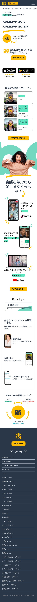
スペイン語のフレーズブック (11, 561)
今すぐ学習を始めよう (18, 138)
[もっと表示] (33, 3)
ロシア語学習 (6, 9)
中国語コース (6, 541)
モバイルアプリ (7, 469)
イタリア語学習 (7, 489)
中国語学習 (5, 509)
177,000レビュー (9, 76)
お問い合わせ (6, 461)
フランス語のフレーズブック (11, 569)
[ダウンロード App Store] (9, 70)
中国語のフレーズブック (10, 577)
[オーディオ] (7, 38)
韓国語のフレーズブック (10, 589)
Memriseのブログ (8, 481)
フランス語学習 (7, 501)
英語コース (5, 549)
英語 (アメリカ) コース (9, 545)
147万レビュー (26, 76)
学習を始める (13, 3)
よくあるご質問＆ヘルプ (10, 465)
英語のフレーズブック (9, 585)
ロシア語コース (16, 9)
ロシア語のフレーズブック (10, 573)
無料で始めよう (18, 58)
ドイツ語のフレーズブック (10, 565)
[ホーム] (6, 51)
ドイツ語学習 (6, 497)
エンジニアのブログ (8, 485)
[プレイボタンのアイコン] (10, 98)
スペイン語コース (8, 525)
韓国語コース (6, 553)
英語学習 (5, 513)
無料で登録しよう (18, 289)
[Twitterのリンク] (16, 451)
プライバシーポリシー (16, 595)
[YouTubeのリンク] (20, 451)
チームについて (7, 477)
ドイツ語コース (7, 529)
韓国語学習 (5, 517)
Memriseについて (8, 457)
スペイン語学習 (7, 493)
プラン (4, 473)
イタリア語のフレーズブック (11, 557)
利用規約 (5, 595)
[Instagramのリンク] (25, 451)
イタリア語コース (8, 521)
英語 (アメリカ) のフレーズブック (13, 581)
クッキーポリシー (29, 595)
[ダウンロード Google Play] (26, 70)
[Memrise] (4, 3)
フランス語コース (8, 533)
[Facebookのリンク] (11, 451)
